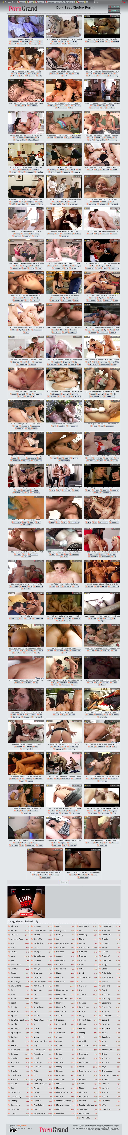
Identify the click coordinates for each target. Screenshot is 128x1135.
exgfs (42, 1045)
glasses (65, 956)
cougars (42, 960)
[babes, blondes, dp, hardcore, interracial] (102, 699)
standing (110, 999)
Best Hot (115, 7)
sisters (110, 947)
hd (42, 44)
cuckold (71, 170)
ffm (22, 76)
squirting (110, 994)
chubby (42, 935)
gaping (65, 935)
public (87, 1058)
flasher (42, 1096)
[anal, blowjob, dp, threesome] (64, 122)
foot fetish (23, 44)
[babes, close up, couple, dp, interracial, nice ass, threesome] (64, 795)
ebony (30, 650)
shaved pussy (33, 140)
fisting (42, 1092)
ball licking (19, 986)
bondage (62, 170)
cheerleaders (42, 930)
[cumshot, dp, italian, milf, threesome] (26, 507)
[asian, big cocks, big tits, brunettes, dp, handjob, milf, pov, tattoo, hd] (102, 282)
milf (40, 76)
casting (19, 1101)
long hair (65, 1075)
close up (57, 332)
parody (87, 1011)
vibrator (110, 1092)
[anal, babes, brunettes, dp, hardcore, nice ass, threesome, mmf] (26, 443)
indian (65, 1016)
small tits (110, 960)
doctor (42, 1016)
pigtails (87, 1028)
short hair (110, 935)
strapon (110, 1011)
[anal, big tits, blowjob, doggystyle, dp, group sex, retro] (64, 186)
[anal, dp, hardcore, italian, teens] (102, 667)
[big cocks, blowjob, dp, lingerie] (102, 26)
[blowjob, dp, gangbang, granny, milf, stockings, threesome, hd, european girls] (26, 186)
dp (41, 41)
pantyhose (87, 1007)
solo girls (110, 973)
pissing (87, 1033)
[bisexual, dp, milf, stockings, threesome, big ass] (26, 346)
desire (81, 2)
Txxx (79, 16)
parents (40, 2)
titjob (110, 1054)
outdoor (61, 426)
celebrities (19, 1109)
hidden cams (65, 990)
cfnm (19, 1113)
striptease (110, 1016)
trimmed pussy (110, 1075)
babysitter (19, 977)
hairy (65, 522)
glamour (92, 460)
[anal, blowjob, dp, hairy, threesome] (83, 859)
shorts (110, 939)
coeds (42, 947)
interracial (33, 105)
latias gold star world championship (61, 2)
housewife (65, 1007)
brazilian (19, 1071)
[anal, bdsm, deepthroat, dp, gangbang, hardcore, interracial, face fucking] (26, 699)
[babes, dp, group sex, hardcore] (26, 539)
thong (110, 1045)
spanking (110, 986)
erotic (42, 1037)
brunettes (73, 41)
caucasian (19, 1105)
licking (65, 1067)
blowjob (101, 41)
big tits (63, 41)
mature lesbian (65, 1105)
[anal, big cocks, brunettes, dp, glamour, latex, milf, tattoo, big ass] (102, 443)
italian (76, 73)
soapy (110, 964)
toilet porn (110, 1058)
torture (110, 1062)
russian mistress (87, 1105)
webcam (110, 1101)
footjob (42, 1109)
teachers (66, 172)
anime (19, 947)
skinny (110, 952)
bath (19, 990)
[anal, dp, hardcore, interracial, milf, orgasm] (26, 763)
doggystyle (108, 73)
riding (113, 332)
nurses (87, 960)
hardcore (92, 76)
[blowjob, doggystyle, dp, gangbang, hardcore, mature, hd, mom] (64, 346)
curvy (42, 994)
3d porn (19, 926)
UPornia (40, 16)
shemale (110, 930)
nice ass (26, 460)
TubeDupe (39, 80)
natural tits (20, 140)
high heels (31, 76)
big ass (33, 364)
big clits (19, 1024)
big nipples (19, 1033)
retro (87, 1084)
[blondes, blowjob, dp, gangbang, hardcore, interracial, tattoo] (102, 186)
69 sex (19, 930)
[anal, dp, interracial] (26, 90)
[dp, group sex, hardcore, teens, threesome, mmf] (64, 667)
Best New (114, 11)
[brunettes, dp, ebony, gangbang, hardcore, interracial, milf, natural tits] (26, 635)
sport (110, 990)
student (76, 172)
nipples (87, 956)
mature (77, 234)
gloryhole (65, 960)
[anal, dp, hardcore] (64, 699)
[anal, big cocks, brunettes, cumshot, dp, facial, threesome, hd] (26, 411)
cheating (42, 926)
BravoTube (115, 16)
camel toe (19, 1092)
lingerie (116, 41)
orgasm (30, 781)
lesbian (65, 1062)
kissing (65, 1041)
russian (87, 1101)
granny (40, 202)
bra (19, 1067)
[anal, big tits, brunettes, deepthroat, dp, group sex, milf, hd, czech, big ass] (64, 26)
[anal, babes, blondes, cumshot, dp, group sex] (64, 603)
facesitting (42, 1054)
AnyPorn (116, 48)
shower (110, 943)
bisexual (15, 362)
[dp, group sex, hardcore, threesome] (45, 859)
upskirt (110, 1088)
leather (65, 1058)
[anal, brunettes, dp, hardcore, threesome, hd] (64, 90)
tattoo (93, 332)
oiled (87, 973)
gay (65, 939)
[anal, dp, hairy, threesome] (64, 507)
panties (87, 1003)
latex (100, 460)
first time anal (42, 1084)
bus (19, 1088)
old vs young (87, 977)
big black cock (19, 1020)
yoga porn (110, 1109)
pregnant (87, 1054)
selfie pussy (87, 1118)
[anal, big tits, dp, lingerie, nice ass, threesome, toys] (102, 795)
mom (87, 939)
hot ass (65, 1003)
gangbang (29, 172)
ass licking (19, 964)
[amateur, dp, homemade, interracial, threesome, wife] (64, 282)
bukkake (111, 266)
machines (65, 1079)
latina (65, 1054)
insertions (65, 1020)
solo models (110, 977)
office (40, 845)
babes (25, 234)
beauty (19, 1007)
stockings (21, 204)
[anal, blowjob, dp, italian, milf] (64, 58)
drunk (31, 268)
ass (19, 960)
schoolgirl (87, 1109)
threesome (62, 108)
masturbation (65, 1092)
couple (35, 41)
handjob (34, 44)
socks (110, 969)
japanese (103, 76)
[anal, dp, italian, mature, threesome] (64, 443)
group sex (74, 44)
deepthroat (56, 44)
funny (65, 926)
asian (93, 298)
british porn (19, 1075)
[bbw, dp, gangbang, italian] (64, 571)
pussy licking (87, 1071)
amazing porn (19, 939)
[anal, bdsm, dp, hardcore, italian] (64, 539)
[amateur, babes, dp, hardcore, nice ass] (26, 571)
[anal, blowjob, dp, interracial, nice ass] (102, 763)
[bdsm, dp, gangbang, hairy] (102, 635)
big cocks (15, 41)
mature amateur (65, 1101)
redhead (87, 1079)
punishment (87, 1062)
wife (77, 300)
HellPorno (39, 48)
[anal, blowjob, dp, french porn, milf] (64, 635)
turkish (110, 1079)
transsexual (110, 1071)
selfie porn (87, 1113)
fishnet (42, 1088)
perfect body (87, 1020)
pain (87, 999)
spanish (110, 981)
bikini (19, 1041)
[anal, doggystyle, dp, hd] (102, 731)
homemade (72, 298)
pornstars (94, 364)
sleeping (110, 956)
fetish (13, 44)
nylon (87, 964)
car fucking (19, 1096)
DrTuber (78, 80)
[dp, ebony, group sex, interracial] (26, 795)
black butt (19, 1050)
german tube (27, 749)
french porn (67, 234)
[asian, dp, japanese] (102, 411)
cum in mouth (42, 981)
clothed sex (42, 943)
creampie (42, 973)
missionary (114, 76)
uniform (110, 1084)
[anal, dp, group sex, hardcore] (102, 507)
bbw (14, 330)
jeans (65, 1037)
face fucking (42, 1050)
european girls (42, 1041)
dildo (42, 1011)
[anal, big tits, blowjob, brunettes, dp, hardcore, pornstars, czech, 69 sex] (102, 90)
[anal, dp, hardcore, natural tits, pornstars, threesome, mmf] (102, 346)
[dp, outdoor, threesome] (64, 411)
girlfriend (65, 947)
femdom (42, 1067)
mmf (27, 332)
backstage (19, 981)
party (87, 1016)
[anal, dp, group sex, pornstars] (64, 763)
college (42, 952)
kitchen (65, 1045)
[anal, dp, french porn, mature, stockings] (64, 218)
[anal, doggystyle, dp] (26, 667)
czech (42, 999)
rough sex (87, 1096)
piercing (87, 1024)
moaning (87, 935)
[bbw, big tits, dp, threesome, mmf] (26, 314)
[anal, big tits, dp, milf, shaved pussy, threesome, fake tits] (102, 379)
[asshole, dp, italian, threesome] (26, 603)
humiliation (65, 1011)
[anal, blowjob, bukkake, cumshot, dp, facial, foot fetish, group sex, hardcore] (102, 250)
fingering (73, 332)
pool (87, 1037)
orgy (27, 396)
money (87, 943)
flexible (42, 1101)
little (31, 2)
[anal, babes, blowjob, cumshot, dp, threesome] (102, 475)
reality (87, 1075)
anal (55, 41)
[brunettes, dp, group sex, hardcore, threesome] (64, 731)
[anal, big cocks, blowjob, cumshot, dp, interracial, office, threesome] (26, 827)
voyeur (110, 1096)
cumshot (27, 236)
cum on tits (42, 986)
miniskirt (65, 1113)
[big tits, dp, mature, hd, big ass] (102, 603)
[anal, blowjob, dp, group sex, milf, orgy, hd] (26, 379)
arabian (52, 170)
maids (65, 1084)
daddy (42, 1003)
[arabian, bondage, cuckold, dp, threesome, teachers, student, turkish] (64, 154)
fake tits (42, 1062)
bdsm (60, 554)
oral (87, 981)
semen (22, 2)
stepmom (110, 1003)
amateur (56, 298)
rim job (87, 1092)
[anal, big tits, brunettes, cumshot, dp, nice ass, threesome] (64, 827)
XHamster (77, 48)
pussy (87, 1067)
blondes (25, 41)
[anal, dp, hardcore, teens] (102, 154)
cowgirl (33, 73)
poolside (87, 1041)
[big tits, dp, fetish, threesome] (102, 571)
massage (65, 1088)
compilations (42, 956)
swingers (110, 1028)
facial (15, 76)
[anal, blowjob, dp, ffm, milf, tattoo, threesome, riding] (102, 314)
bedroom (19, 1011)
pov (87, 1050)
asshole (14, 618)
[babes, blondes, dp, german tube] (26, 731)
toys (114, 813)
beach (19, 1003)
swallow (110, 1024)
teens (114, 170)
